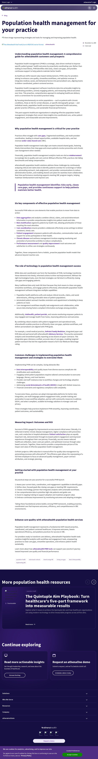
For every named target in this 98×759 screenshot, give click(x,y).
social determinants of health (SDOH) (41, 385)
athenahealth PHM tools (43, 549)
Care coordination (24, 228)
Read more (29, 624)
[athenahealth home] (10, 8)
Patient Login (6, 2)
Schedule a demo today (63, 673)
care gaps (42, 135)
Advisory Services (56, 334)
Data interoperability (25, 369)
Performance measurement (28, 243)
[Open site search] (89, 8)
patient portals (41, 314)
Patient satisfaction (57, 434)
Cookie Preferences (73, 751)
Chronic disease (23, 238)
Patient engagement (25, 233)
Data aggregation (24, 217)
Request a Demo (49, 741)
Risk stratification (24, 223)
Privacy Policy (26, 756)
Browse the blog (14, 675)
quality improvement (51, 243)
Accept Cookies (72, 755)
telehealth (29, 314)
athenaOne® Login (90, 2)
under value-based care (31, 141)
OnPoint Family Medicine (55, 331)
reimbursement (75, 155)
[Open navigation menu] (94, 8)
